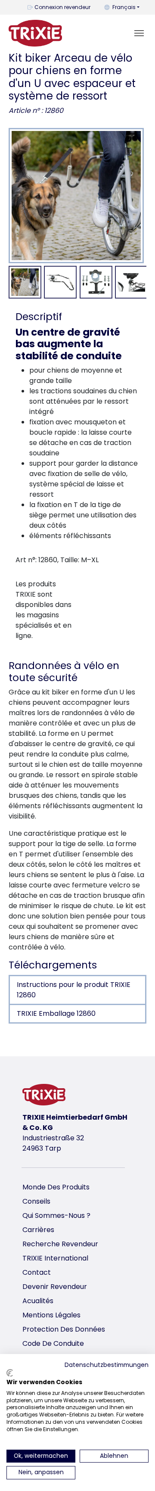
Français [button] (124, 7)
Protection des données (63, 1329)
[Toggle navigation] (139, 33)
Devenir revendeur (54, 1287)
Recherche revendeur (60, 1244)
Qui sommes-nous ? (56, 1215)
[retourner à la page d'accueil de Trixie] (35, 33)
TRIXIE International (55, 1258)
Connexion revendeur (62, 7)
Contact (36, 1272)
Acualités (37, 1301)
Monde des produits (56, 1187)
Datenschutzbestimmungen (107, 1365)
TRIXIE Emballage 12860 (56, 1013)
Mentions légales (51, 1315)
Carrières (38, 1230)
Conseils (36, 1201)
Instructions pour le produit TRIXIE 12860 (73, 990)
